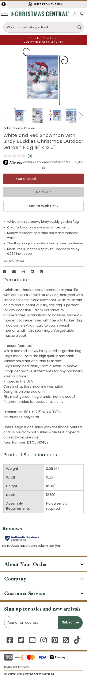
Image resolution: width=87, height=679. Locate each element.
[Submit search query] (79, 27)
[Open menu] (4, 13)
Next (80, 115)
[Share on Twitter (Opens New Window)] (32, 271)
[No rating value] (15, 156)
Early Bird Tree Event (43, 38)
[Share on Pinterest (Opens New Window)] (41, 271)
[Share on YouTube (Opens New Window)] (32, 640)
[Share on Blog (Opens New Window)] (66, 640)
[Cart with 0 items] (81, 13)
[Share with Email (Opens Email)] (14, 271)
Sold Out (43, 191)
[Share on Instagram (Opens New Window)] (43, 640)
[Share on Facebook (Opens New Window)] (4, 271)
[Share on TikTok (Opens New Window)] (77, 640)
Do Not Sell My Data (16, 667)
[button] (3, 4)
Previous (6, 115)
